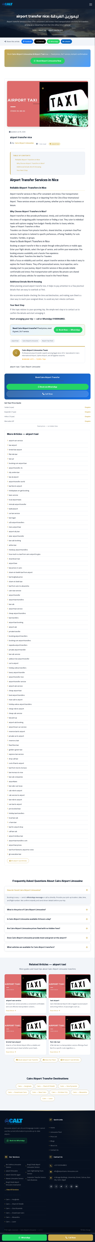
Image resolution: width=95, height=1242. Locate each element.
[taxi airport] (69, 986)
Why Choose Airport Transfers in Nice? (31, 163)
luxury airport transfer (17, 672)
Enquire (88, 407)
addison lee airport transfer (19, 659)
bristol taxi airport (15, 449)
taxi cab (11, 604)
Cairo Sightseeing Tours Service (35, 1172)
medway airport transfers (18, 550)
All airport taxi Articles (19, 860)
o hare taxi (12, 822)
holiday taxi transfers (16, 813)
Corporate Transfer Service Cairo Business (36, 1178)
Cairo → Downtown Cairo (17, 1092)
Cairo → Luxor (47, 1098)
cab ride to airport (15, 790)
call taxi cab (13, 831)
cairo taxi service (15, 590)
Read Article (10, 1010)
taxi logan (12, 518)
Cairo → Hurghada (24, 1086)
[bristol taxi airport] (25, 1027)
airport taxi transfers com (18, 840)
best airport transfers (17, 695)
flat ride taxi (13, 454)
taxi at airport (13, 477)
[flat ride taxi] (69, 1027)
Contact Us (54, 1150)
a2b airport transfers (16, 522)
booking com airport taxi (18, 463)
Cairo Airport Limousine (30, 340)
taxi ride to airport (15, 799)
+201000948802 (60, 1165)
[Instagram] (56, 1186)
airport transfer (14, 595)
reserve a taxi (14, 740)
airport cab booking (16, 722)
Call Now (48, 394)
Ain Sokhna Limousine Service (13, 1166)
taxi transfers (14, 618)
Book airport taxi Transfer (28, 1059)
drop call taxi (13, 759)
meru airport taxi (15, 527)
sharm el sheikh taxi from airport (20, 572)
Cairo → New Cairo (39, 1092)
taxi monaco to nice (16, 772)
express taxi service (16, 754)
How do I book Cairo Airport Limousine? (24, 890)
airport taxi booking (16, 622)
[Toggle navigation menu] (91, 4)
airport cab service (16, 686)
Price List (53, 1136)
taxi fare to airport (15, 486)
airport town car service (17, 727)
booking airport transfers (18, 636)
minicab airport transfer (17, 504)
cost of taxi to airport (16, 763)
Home (34, 30)
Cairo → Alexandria (80, 1092)
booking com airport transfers (20, 640)
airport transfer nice (16, 677)
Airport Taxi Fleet (47, 340)
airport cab (13, 627)
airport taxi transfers (16, 600)
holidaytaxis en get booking (19, 490)
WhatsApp (54, 41)
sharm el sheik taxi (15, 581)
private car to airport (16, 736)
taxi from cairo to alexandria (19, 586)
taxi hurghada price (16, 577)
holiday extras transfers (17, 668)
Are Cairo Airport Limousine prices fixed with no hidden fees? (33, 928)
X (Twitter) (40, 41)
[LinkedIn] (51, 1186)
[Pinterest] (71, 1186)
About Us (53, 1145)
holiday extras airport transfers (20, 704)
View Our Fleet (50, 1059)
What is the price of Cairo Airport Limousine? (26, 909)
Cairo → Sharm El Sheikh (46, 1086)
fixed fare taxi (14, 745)
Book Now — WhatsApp (69, 330)
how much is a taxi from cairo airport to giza (24, 554)
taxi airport (13, 445)
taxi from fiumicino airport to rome (21, 850)
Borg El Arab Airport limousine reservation (13, 1183)
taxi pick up (13, 718)
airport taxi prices (15, 845)
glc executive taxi (15, 854)
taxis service (13, 495)
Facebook (28, 41)
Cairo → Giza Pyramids (68, 1086)
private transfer (14, 631)
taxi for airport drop (16, 827)
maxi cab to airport (15, 700)
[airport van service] (25, 986)
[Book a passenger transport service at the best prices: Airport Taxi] (25, 1121)
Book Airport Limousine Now (48, 61)
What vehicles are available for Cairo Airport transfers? (31, 947)
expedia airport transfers (18, 645)
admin (40, 1229)
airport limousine (12, 1170)
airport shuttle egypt (13, 1174)
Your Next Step (22, 170)
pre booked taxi (15, 809)
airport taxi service (16, 609)
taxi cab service (14, 654)
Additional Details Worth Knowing (29, 166)
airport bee (13, 563)
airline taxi (12, 545)
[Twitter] (61, 1186)
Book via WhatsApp (48, 387)
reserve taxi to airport (17, 731)
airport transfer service (17, 681)
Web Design (87, 1229)
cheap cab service (15, 713)
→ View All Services (11, 1189)
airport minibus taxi (16, 836)
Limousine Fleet (56, 1132)
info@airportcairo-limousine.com (66, 1171)
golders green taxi (15, 750)
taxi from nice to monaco (18, 768)
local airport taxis (15, 500)
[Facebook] (66, 1186)
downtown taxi (14, 559)
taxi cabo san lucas (16, 786)
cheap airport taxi (15, 690)
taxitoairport (13, 509)
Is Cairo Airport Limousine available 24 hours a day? (29, 919)
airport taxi (42, 30)
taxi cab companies (16, 777)
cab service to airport (16, 795)
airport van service (16, 440)
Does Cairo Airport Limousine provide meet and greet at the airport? (37, 938)
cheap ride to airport (16, 709)
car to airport (13, 663)
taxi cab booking (15, 540)
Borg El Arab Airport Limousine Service (33, 1166)
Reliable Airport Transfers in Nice (27, 159)
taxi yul (11, 459)
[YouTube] (76, 1186)
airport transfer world (17, 481)
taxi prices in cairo (15, 568)
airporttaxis (13, 781)
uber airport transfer (16, 536)
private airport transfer (17, 650)
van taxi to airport (15, 804)
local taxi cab (13, 818)
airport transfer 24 (16, 468)
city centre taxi (14, 472)
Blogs (52, 1141)
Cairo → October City (60, 1092)
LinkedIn (67, 41)
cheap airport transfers (17, 613)
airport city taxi (14, 531)
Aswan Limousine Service (14, 1178)
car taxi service (14, 513)
